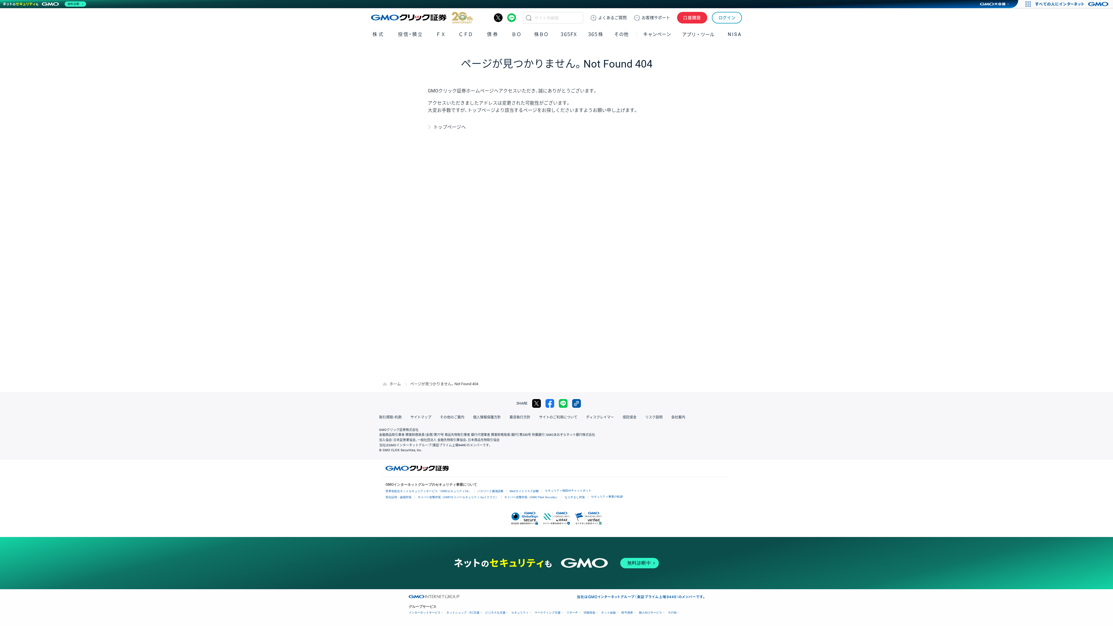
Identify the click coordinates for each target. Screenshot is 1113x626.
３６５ (595, 34)
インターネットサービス (425, 612)
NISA (735, 34)
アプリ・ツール (698, 34)
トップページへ (449, 127)
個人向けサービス (650, 612)
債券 (493, 34)
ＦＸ (441, 34)
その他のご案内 (452, 417)
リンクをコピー (576, 403)
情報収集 (589, 612)
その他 (672, 612)
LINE (511, 17)
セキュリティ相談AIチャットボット (568, 490)
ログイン (727, 17)
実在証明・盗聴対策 (398, 497)
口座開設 (692, 17)
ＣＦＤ (466, 34)
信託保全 (629, 417)
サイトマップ (420, 417)
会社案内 (678, 417)
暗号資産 (627, 612)
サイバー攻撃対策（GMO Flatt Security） (531, 497)
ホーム (395, 384)
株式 (378, 34)
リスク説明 (654, 417)
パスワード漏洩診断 (490, 491)
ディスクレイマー (600, 417)
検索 (528, 17)
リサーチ (572, 612)
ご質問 (612, 17)
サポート (656, 17)
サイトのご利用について (558, 417)
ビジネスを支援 (495, 612)
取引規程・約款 (390, 417)
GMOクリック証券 (421, 17)
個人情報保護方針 (487, 417)
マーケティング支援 (547, 612)
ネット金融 (608, 612)
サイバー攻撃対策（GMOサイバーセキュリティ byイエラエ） (458, 497)
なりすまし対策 (575, 497)
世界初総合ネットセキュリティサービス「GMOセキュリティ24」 (428, 491)
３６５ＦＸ (568, 34)
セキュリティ (520, 612)
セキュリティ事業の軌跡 (607, 496)
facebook (549, 403)
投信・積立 (410, 34)
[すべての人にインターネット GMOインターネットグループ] (1072, 4)
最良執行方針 (520, 417)
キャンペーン (657, 34)
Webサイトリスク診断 (524, 491)
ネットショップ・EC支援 (462, 612)
